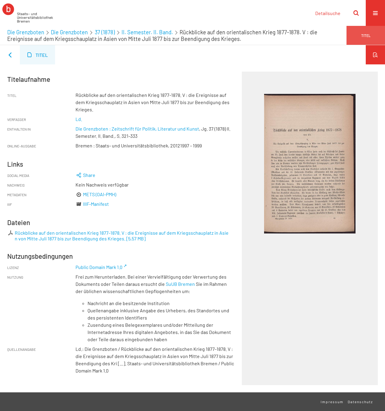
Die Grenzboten (25, 32)
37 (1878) (105, 32)
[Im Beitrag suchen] (375, 54)
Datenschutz (360, 402)
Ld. (78, 119)
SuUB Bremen (180, 284)
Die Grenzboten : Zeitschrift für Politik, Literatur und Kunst (137, 128)
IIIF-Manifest (96, 204)
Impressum (332, 402)
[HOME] (28, 13)
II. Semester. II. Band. (147, 32)
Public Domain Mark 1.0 (98, 267)
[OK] (356, 13)
